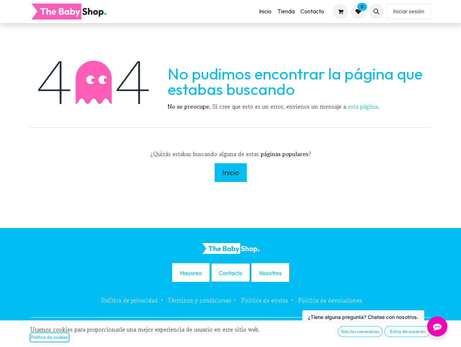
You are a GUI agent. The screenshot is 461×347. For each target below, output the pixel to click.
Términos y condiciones (199, 300)
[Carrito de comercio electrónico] (340, 11)
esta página (362, 106)
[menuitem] (265, 11)
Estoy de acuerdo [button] (407, 331)
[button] (376, 11)
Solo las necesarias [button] (360, 331)
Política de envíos (264, 300)
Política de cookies (49, 337)
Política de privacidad (129, 300)
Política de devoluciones (330, 300)
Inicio (230, 172)
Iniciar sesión (408, 11)
